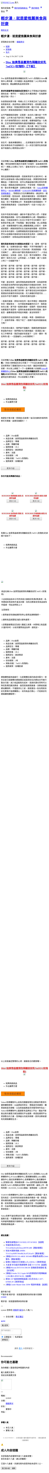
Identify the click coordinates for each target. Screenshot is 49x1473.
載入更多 (5, 1325)
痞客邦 (16, 1310)
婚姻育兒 (20, 42)
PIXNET (11, 1438)
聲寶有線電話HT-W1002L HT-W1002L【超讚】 (25, 1242)
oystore (3, 1297)
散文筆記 (19, 1317)
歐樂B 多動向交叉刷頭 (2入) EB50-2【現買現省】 (26, 1262)
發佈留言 (5, 1340)
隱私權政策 (42, 1438)
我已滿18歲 (6, 1468)
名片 (8, 52)
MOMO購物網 (14, 191)
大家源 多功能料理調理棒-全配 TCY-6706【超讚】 (27, 1265)
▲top (3, 1321)
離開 (13, 1468)
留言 (21, 1310)
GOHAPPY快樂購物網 (31, 191)
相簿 (8, 47)
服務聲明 (25, 1440)
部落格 (8, 49)
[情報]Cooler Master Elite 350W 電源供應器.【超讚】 (27, 1285)
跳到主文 (5, 30)
